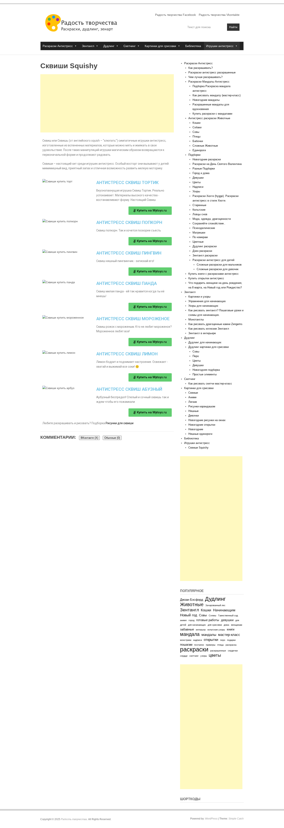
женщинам (236, 625)
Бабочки (198, 141)
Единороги (199, 150)
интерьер (201, 629)
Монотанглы (196, 319)
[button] (150, 210)
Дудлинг (108, 46)
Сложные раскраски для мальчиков (219, 264)
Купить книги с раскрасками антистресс (213, 273)
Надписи (198, 186)
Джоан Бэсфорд (191, 599)
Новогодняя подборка (206, 369)
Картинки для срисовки (160, 46)
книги (230, 629)
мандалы (208, 635)
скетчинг (194, 656)
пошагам (186, 644)
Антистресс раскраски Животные (209, 118)
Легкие (192, 401)
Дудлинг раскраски (205, 246)
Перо (196, 356)
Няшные (193, 411)
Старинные (199, 205)
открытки (211, 640)
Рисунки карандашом (201, 406)
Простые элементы (205, 374)
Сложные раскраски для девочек (217, 269)
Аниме (192, 397)
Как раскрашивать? (200, 67)
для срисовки (215, 625)
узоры (203, 656)
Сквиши (193, 392)
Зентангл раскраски (205, 255)
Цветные (198, 241)
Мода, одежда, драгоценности (212, 218)
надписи (197, 640)
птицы (220, 645)
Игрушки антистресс (219, 46)
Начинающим (224, 610)
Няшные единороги (200, 433)
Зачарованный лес (215, 605)
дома (226, 625)
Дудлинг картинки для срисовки (208, 347)
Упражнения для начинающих (207, 301)
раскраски (194, 649)
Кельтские (199, 209)
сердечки (233, 650)
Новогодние (195, 429)
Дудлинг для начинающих (204, 342)
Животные (192, 604)
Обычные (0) (112, 437)
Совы (196, 131)
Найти (233, 27)
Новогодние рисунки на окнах (207, 420)
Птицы (196, 136)
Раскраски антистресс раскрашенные (212, 72)
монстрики (185, 640)
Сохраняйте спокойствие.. (209, 223)
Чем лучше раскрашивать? (205, 77)
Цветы (197, 182)
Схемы (212, 615)
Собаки (197, 127)
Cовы (196, 351)
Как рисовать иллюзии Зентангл (208, 328)
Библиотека (193, 46)
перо (222, 640)
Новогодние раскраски (207, 159)
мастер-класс (229, 635)
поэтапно (199, 645)
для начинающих (197, 625)
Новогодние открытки (201, 424)
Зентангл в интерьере (202, 333)
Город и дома (201, 173)
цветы (215, 655)
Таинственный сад (228, 615)
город (191, 620)
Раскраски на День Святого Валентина (217, 164)
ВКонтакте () (89, 437)
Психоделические (204, 228)
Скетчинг (129, 46)
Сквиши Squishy (198, 447)
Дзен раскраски (202, 250)
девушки (227, 620)
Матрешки (199, 232)
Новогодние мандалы (206, 99)
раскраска (231, 645)
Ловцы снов (200, 214)
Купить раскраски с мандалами (212, 113)
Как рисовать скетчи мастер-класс (210, 383)
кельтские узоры (216, 629)
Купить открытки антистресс (206, 278)
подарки (231, 640)
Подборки (194, 154)
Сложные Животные (205, 145)
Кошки (196, 122)
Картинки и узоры (199, 296)
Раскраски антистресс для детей (213, 260)
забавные (187, 629)
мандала (190, 634)
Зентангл (88, 46)
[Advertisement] (107, 103)
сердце (184, 656)
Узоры (196, 191)
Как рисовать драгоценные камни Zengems (215, 324)
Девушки (198, 177)
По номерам (200, 237)
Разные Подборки (204, 168)
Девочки (193, 415)
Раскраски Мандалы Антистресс (209, 81)
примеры (210, 645)
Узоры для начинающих (203, 305)
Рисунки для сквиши (119, 423)
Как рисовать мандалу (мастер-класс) (217, 95)
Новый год (188, 615)
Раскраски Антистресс (58, 46)
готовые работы (207, 620)
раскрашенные (218, 650)
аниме (183, 620)
